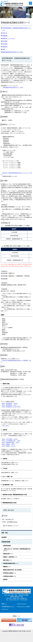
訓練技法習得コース (8, 553)
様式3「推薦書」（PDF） (8, 444)
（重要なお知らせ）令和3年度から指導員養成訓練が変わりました (17, 549)
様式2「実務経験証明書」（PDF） (11, 442)
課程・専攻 (5, 532)
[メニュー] (30, 3)
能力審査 (4, 41)
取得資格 (4, 44)
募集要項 (4, 46)
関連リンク (4, 603)
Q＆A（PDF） (5, 425)
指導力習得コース (7, 560)
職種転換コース (7, 566)
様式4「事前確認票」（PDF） (10, 405)
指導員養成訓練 (6, 541)
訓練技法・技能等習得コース (10, 557)
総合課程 (4, 537)
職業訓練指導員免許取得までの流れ (12, 52)
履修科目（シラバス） (8, 38)
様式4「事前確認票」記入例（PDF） (11, 406)
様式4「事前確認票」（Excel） (10, 403)
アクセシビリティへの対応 (23, 606)
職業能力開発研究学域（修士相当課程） (12, 569)
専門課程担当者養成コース (9, 573)
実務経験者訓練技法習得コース (10, 563)
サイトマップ (5, 609)
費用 (3, 49)
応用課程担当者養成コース (9, 576)
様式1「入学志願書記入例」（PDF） (11, 440)
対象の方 (4, 33)
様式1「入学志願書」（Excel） (10, 439)
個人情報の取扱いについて (8, 606)
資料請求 (5, 579)
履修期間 (4, 35)
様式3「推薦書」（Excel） (9, 446)
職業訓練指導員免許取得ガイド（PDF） (13, 87)
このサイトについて (21, 603)
